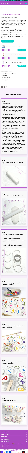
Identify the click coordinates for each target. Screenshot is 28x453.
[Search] (21, 3)
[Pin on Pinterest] (4, 87)
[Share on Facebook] (2, 87)
